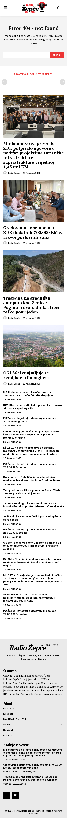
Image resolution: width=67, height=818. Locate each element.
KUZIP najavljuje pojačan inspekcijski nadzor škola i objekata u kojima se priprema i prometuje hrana (31, 434)
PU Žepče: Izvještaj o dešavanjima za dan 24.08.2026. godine (29, 612)
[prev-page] (4, 82)
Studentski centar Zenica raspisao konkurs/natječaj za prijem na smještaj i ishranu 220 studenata (29, 597)
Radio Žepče (14, 173)
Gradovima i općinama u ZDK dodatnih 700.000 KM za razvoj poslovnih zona (33, 232)
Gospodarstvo (11, 772)
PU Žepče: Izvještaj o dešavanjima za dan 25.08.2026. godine (29, 531)
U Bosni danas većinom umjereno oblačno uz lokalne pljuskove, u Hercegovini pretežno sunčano (32, 545)
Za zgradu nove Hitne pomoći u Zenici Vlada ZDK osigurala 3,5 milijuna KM (31, 492)
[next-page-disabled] (62, 82)
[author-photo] (5, 173)
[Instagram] (15, 795)
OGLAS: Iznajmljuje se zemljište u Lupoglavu (26, 375)
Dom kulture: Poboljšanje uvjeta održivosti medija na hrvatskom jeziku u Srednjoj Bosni (31, 478)
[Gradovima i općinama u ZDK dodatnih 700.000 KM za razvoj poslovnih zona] (33, 201)
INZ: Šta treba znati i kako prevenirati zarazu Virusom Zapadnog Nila (32, 407)
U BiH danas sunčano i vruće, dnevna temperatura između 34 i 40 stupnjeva (28, 394)
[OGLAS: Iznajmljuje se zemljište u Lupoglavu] (33, 346)
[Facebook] (6, 795)
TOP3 (5, 760)
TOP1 (5, 784)
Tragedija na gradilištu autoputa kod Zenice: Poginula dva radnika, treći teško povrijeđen (31, 305)
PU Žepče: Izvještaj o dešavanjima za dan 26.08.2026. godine (29, 465)
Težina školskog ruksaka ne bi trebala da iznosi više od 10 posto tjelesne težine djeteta (33, 505)
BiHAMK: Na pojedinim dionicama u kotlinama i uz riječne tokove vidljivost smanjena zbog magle (32, 562)
